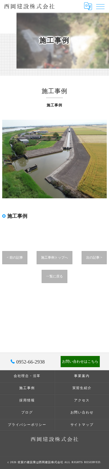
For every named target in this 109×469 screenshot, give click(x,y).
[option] (54, 159)
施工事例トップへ (54, 257)
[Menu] (100, 6)
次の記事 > (94, 257)
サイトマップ (82, 425)
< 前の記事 (15, 257)
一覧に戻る (54, 276)
